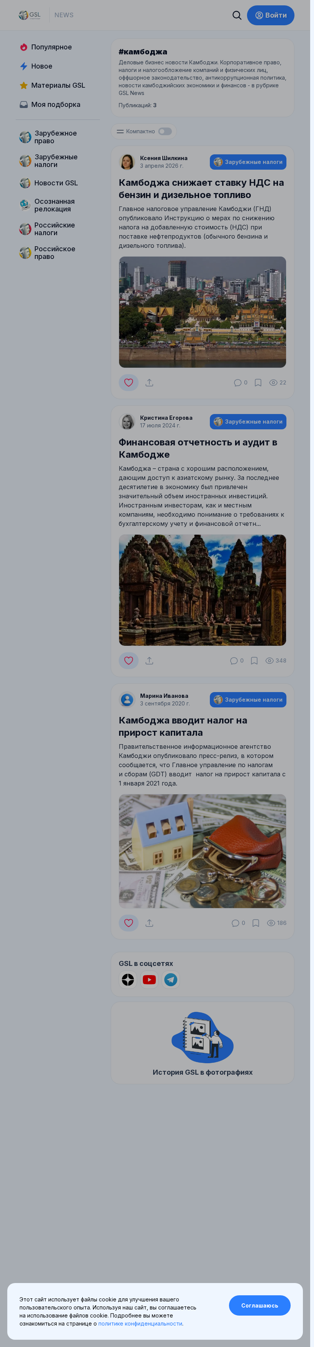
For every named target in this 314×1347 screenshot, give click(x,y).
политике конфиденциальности (140, 1323)
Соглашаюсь (259, 1305)
